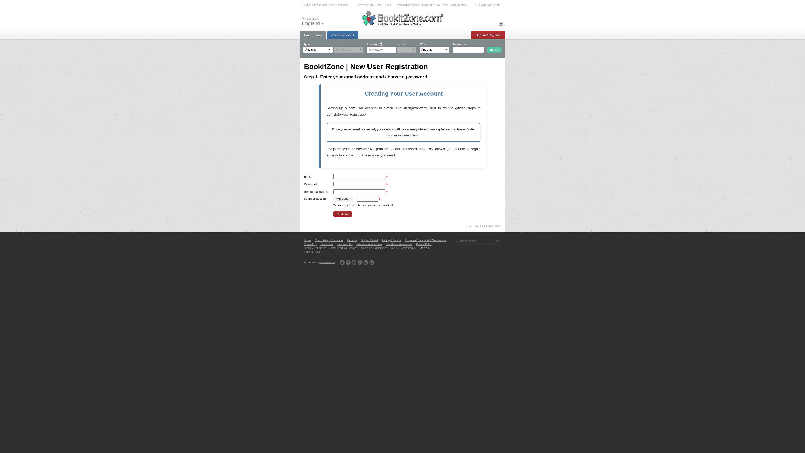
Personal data (312, 251)
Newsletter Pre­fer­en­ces (399, 244)
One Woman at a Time (369, 244)
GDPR (394, 248)
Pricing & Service (391, 240)
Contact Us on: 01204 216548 (365, 5)
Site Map (424, 248)
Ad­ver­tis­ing (408, 248)
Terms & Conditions (315, 248)
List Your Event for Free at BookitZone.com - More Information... (306, 5)
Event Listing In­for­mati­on (329, 240)
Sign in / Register (488, 35)
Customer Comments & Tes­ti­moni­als (425, 240)
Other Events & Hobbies (343, 248)
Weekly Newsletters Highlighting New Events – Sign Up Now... (424, 5)
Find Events (313, 35)
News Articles (345, 244)
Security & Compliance (374, 248)
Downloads (326, 244)
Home (307, 240)
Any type (310, 49)
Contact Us (310, 244)
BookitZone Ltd (327, 262)
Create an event (342, 35)
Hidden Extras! (369, 240)
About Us (352, 240)
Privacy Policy (424, 244)
